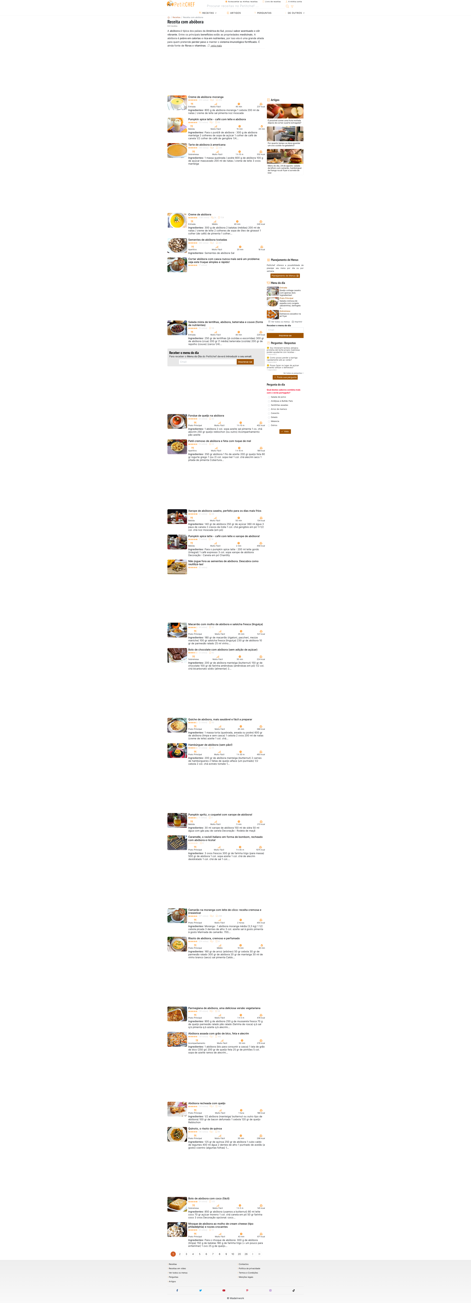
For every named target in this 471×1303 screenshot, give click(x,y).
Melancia (275, 421)
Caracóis (275, 413)
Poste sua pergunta (286, 377)
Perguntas (263, 13)
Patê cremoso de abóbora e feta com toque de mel (219, 441)
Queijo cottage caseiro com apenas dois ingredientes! (290, 292)
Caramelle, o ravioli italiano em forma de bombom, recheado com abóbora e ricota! (225, 838)
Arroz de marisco (279, 409)
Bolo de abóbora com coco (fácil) (208, 1198)
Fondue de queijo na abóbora (206, 415)
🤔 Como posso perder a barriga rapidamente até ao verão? (282, 359)
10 (232, 1254)
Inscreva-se (245, 361)
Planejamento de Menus (284, 275)
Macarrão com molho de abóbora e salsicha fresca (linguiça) (225, 624)
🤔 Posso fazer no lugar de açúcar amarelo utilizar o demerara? (283, 366)
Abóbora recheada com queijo (206, 1103)
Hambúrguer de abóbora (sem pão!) (210, 744)
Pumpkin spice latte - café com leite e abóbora (217, 119)
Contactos (244, 1264)
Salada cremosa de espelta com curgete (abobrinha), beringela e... (290, 304)
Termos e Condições (248, 1273)
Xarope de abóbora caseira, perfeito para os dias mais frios (224, 510)
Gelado (274, 417)
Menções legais (246, 1277)
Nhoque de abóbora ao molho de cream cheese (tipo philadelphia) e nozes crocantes (220, 1225)
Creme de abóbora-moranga (205, 96)
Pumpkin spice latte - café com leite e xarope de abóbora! (224, 536)
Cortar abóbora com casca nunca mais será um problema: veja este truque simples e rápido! (224, 260)
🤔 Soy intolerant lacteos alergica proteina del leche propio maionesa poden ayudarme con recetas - (283, 350)
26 (246, 1254)
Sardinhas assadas (279, 405)
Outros (274, 425)
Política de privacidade (249, 1268)
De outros (294, 13)
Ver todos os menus (280, 321)
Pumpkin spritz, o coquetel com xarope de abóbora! (220, 814)
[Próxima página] (252, 1254)
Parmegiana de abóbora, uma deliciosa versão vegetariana (224, 1008)
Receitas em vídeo (177, 1268)
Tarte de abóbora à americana (206, 144)
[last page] (259, 1254)
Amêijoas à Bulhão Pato (282, 401)
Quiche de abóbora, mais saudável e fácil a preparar (220, 719)
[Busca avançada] (292, 6)
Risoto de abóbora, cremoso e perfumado (214, 938)
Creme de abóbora (199, 214)
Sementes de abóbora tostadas (207, 239)
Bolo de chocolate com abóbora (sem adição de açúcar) (222, 649)
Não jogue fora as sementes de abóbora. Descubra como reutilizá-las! (223, 563)
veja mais (216, 45)
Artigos (235, 13)
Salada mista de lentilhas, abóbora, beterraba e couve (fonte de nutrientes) (225, 323)
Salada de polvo (278, 397)
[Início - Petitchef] (168, 17)
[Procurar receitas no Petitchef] (287, 6)
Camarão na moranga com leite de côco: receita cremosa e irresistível (224, 911)
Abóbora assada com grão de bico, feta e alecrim (218, 1033)
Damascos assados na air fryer (290, 315)
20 (239, 1254)
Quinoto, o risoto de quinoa (205, 1128)
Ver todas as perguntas (292, 373)
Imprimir (298, 321)
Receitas (208, 13)
